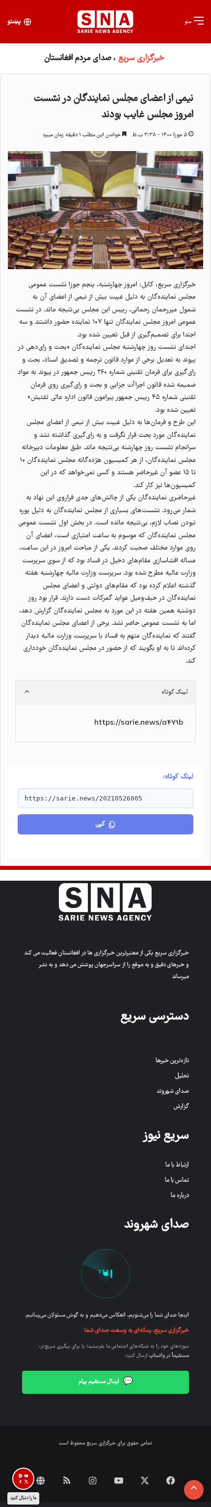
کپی (100, 824)
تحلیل (182, 1076)
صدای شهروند (173, 1091)
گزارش (181, 1106)
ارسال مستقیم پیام (106, 1382)
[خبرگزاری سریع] (105, 21)
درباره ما (180, 1195)
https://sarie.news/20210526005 (83, 798)
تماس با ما (177, 1180)
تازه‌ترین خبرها (172, 1061)
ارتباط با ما (177, 1165)
